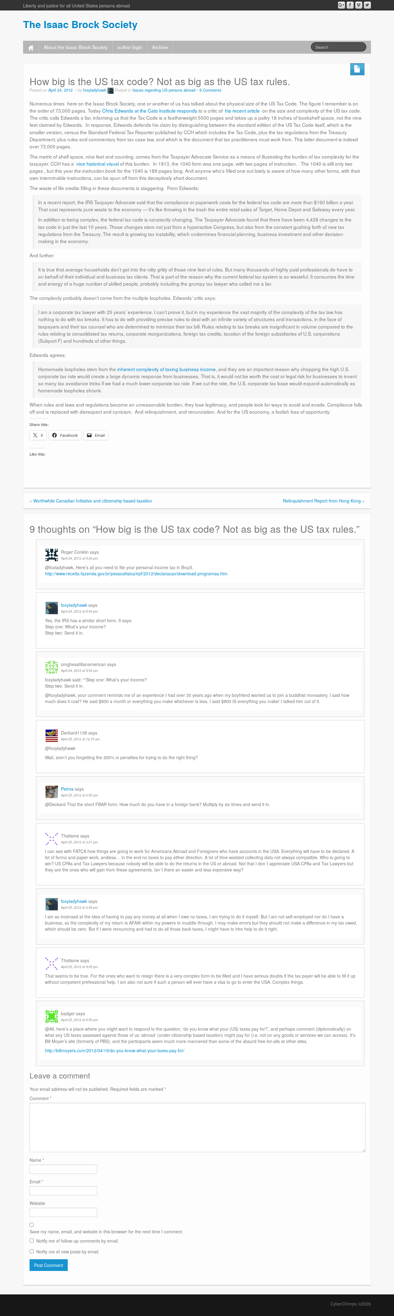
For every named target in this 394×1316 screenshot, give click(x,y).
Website (37, 1203)
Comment (40, 1098)
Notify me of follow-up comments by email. (77, 1241)
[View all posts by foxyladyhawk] (110, 90)
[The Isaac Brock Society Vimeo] (358, 5)
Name (37, 1160)
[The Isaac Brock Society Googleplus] (341, 5)
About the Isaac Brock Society (76, 46)
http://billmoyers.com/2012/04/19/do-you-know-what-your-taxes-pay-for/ (114, 1050)
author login (130, 46)
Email (36, 1181)
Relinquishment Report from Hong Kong (322, 501)
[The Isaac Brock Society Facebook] (350, 5)
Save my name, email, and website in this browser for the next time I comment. (106, 1231)
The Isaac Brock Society (80, 24)
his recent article (243, 110)
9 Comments (210, 90)
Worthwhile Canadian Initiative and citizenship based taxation (92, 501)
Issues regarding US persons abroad (163, 90)
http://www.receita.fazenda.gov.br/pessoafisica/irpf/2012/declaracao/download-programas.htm (136, 573)
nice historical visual (97, 163)
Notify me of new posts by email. (67, 1251)
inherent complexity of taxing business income (166, 369)
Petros (67, 789)
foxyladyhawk (94, 90)
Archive (160, 46)
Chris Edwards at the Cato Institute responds (150, 110)
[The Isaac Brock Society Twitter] (367, 5)
